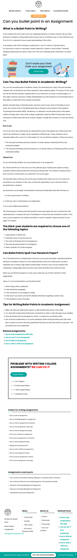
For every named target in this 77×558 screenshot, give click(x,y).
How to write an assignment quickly (21, 430)
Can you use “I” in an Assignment (17, 337)
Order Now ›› (18, 374)
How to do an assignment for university (22, 438)
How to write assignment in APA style (19, 334)
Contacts (44, 516)
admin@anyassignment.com (14, 534)
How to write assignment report (20, 453)
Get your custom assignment (43, 555)
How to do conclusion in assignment (21, 434)
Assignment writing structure (19, 445)
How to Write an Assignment (15, 341)
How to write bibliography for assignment (23, 419)
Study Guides (30, 11)
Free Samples (45, 11)
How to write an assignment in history (21, 457)
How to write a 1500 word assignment (19, 344)
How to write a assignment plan (19, 441)
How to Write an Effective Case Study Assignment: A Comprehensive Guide (33, 481)
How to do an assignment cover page (21, 460)
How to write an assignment (18, 415)
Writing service (15, 11)
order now (38, 71)
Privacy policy (46, 524)
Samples (27, 521)
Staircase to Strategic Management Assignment (25, 489)
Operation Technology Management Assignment (25, 485)
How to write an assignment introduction (22, 423)
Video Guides (28, 525)
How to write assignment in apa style (21, 427)
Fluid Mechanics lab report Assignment (22, 492)
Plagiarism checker (60, 11)
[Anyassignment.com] (38, 7)
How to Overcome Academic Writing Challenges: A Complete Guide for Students (35, 478)
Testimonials (46, 520)
